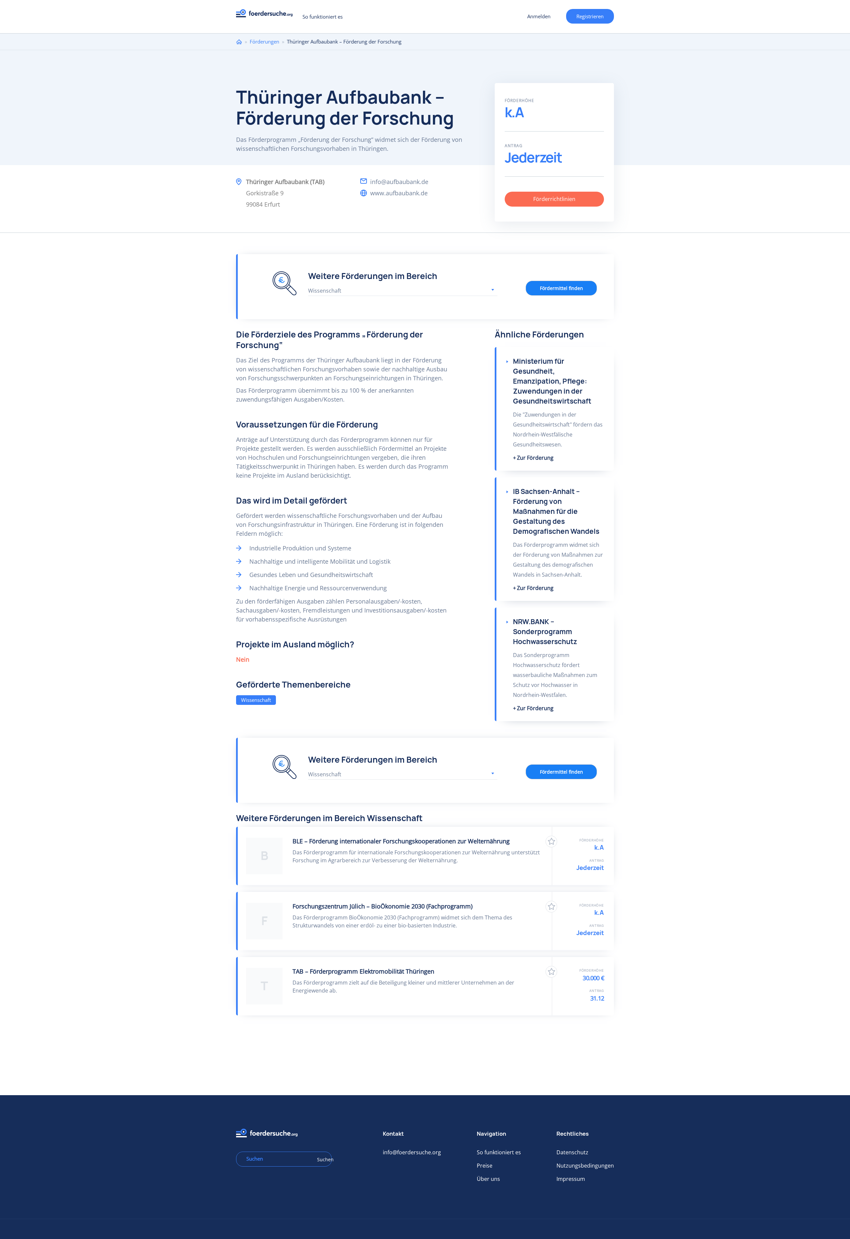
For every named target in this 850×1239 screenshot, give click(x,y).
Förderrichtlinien (554, 199)
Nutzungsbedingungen (585, 1165)
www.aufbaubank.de (399, 193)
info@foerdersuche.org (412, 1152)
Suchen (322, 1159)
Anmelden (539, 16)
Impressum (570, 1179)
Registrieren (590, 16)
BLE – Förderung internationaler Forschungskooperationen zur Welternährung (401, 841)
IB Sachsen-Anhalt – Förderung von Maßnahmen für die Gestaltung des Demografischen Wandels (556, 511)
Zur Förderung (535, 457)
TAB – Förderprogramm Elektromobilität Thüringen (363, 971)
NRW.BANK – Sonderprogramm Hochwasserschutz (545, 631)
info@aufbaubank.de (399, 182)
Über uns (488, 1179)
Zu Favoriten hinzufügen (551, 841)
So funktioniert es (322, 16)
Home (239, 41)
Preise (484, 1165)
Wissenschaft (256, 700)
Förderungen (264, 41)
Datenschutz (572, 1152)
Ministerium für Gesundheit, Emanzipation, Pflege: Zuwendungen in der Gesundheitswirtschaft (552, 381)
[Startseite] (267, 15)
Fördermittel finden (561, 288)
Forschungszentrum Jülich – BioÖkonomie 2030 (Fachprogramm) (382, 906)
